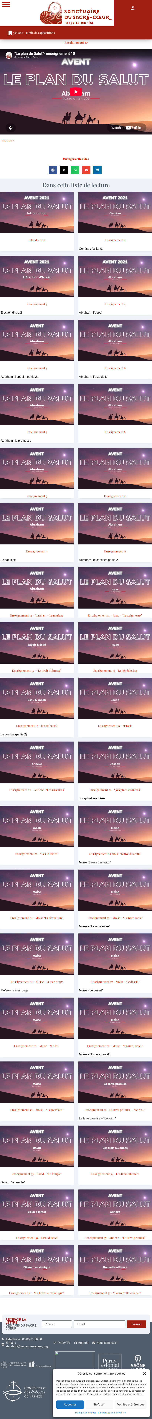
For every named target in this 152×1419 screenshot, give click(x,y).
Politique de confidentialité (112, 1412)
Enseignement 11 (37, 551)
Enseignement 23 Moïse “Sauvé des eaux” (115, 854)
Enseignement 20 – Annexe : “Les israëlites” (37, 790)
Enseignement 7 (37, 432)
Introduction (37, 240)
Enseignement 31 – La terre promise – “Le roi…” (115, 1110)
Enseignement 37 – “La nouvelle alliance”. (115, 1293)
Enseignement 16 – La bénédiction (115, 670)
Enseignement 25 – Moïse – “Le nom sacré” (115, 918)
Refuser (99, 1404)
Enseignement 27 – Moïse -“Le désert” (115, 982)
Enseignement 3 (37, 304)
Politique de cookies (85, 1412)
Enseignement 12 (115, 551)
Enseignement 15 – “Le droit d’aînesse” (37, 670)
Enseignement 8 (115, 432)
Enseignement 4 (115, 304)
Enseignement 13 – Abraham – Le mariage (36, 615)
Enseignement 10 (76, 42)
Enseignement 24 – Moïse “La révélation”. (36, 918)
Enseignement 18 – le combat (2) (36, 726)
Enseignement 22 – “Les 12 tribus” (37, 854)
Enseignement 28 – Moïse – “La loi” (37, 1046)
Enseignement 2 (115, 240)
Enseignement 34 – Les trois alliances (115, 1174)
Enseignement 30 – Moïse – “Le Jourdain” (36, 1110)
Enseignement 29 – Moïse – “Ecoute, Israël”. (115, 1046)
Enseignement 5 (37, 368)
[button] (144, 1373)
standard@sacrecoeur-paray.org (27, 1346)
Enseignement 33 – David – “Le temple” (37, 1174)
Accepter (70, 1404)
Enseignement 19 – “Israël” (115, 726)
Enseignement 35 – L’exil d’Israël (37, 1238)
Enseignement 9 (37, 496)
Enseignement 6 (115, 368)
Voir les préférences (130, 1404)
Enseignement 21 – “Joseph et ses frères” (115, 790)
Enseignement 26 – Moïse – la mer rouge (37, 982)
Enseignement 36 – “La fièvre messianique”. (37, 1293)
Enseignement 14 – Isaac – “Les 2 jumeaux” (115, 615)
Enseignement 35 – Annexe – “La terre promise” (115, 1238)
